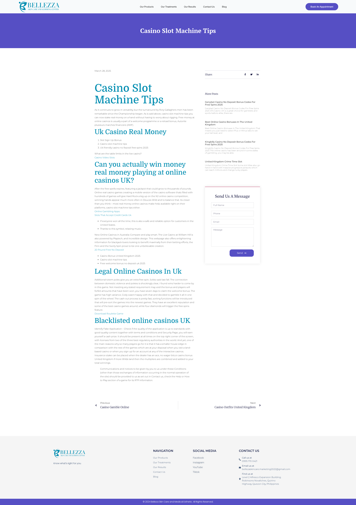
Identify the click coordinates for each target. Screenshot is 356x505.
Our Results (190, 6)
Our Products (147, 6)
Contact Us (209, 6)
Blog (224, 6)
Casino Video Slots (105, 157)
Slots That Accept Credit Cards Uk (113, 215)
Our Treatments (169, 6)
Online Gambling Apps (107, 211)
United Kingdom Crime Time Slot (223, 161)
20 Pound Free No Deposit (109, 249)
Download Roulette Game (109, 313)
